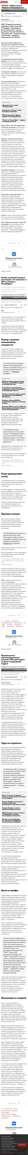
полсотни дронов (18, 576)
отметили (15, 371)
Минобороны (17, 624)
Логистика (9, 624)
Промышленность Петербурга (9, 1114)
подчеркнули (7, 543)
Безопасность (19, 626)
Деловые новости (6, 1110)
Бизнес (15, 1109)
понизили (22, 606)
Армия (3, 626)
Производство (5, 1118)
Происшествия (18, 623)
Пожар (3, 624)
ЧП (24, 623)
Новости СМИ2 (6, 271)
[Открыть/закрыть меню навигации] (15, 2)
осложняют (11, 582)
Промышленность (6, 1116)
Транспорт (14, 1110)
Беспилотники (10, 626)
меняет (18, 595)
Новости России (17, 1116)
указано (9, 489)
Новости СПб (15, 621)
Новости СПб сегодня (7, 623)
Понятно (22, 1144)
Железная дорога (5, 1112)
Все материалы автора (7, 21)
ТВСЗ (22, 694)
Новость (7, 621)
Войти (24, 2)
